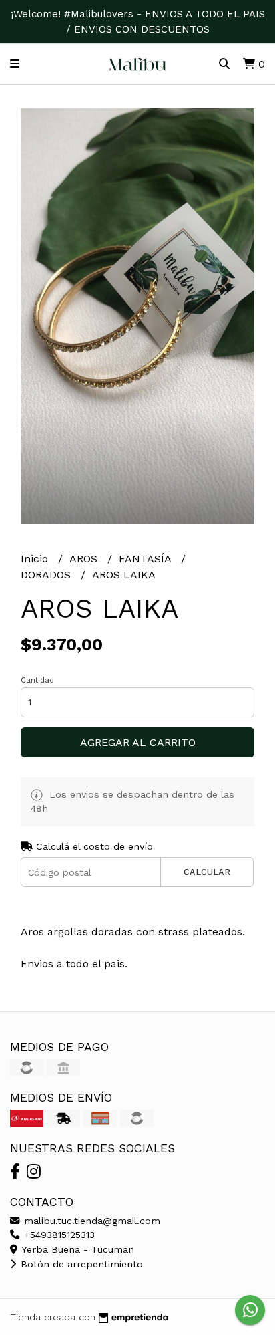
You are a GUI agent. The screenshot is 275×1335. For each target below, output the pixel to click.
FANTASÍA (146, 558)
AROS (85, 558)
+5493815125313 (58, 1234)
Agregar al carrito (138, 742)
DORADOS (47, 574)
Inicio (36, 558)
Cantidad (37, 680)
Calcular (207, 872)
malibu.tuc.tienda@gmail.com (90, 1220)
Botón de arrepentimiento (80, 1264)
